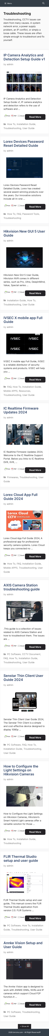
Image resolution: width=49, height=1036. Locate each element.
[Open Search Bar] (43, 3)
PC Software (14, 654)
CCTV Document (31, 654)
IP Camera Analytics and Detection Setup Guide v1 (24, 57)
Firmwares (12, 477)
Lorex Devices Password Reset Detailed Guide (24, 143)
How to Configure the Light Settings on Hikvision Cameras (21, 770)
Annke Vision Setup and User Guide (23, 945)
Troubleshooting (12, 128)
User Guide (28, 128)
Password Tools (30, 214)
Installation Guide (26, 124)
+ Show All (24, 1026)
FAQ (19, 214)
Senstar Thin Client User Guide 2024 (23, 678)
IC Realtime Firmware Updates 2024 (21, 410)
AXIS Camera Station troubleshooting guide (22, 587)
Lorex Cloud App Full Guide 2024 (20, 497)
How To (11, 124)
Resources (24, 391)
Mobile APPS (11, 391)
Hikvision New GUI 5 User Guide (24, 233)
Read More (35, 117)
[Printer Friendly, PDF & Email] (14, 116)
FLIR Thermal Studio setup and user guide (21, 858)
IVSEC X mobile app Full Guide (23, 320)
